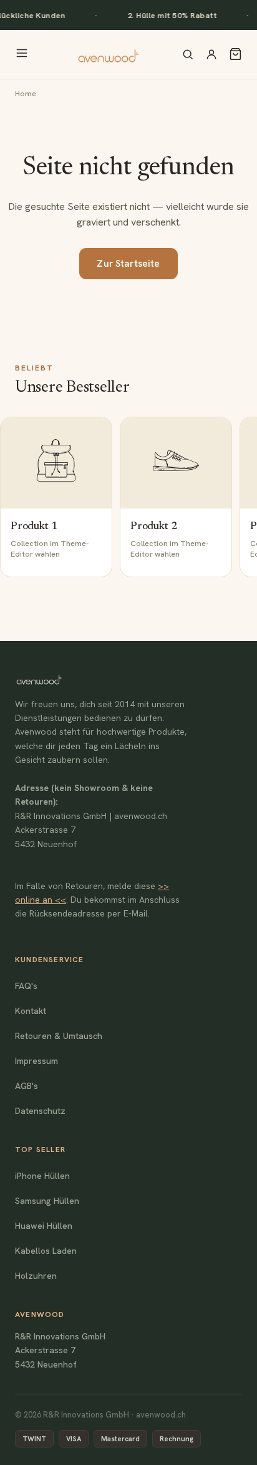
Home (25, 93)
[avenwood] (108, 54)
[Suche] (188, 54)
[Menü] (22, 54)
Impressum (36, 1060)
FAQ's (26, 985)
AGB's (26, 1085)
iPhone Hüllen (42, 1175)
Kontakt (30, 1010)
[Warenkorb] (235, 54)
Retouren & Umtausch (58, 1035)
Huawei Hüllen (43, 1225)
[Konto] (211, 54)
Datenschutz (40, 1110)
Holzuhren (36, 1275)
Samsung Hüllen (47, 1200)
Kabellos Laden (46, 1250)
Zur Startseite (128, 263)
